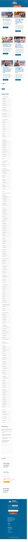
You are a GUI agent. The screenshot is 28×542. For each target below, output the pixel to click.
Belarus (4, 310)
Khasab (4, 182)
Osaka (4, 385)
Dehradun (4, 399)
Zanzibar (4, 412)
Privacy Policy (10, 531)
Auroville (4, 403)
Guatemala (4, 317)
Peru (3, 124)
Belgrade (4, 247)
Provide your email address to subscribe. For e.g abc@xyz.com (6, 476)
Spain (3, 238)
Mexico (4, 164)
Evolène (4, 230)
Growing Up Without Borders (6, 193)
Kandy (4, 348)
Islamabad (4, 368)
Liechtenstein (4, 269)
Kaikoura (4, 156)
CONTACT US (16, 6)
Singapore (4, 107)
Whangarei (4, 142)
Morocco (4, 418)
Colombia (4, 129)
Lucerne (4, 225)
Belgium (4, 308)
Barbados (4, 335)
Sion (3, 216)
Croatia (4, 286)
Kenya (3, 422)
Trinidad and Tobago (5, 326)
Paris (3, 282)
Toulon (4, 280)
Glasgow (5, 199)
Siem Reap (4, 114)
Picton (4, 152)
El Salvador (4, 319)
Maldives (4, 380)
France (4, 279)
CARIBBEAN (3, 325)
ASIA (3, 345)
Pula (3, 298)
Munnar (4, 392)
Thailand (4, 98)
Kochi (4, 396)
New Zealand (4, 140)
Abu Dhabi (4, 173)
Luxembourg (4, 266)
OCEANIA (3, 139)
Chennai (4, 401)
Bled (3, 243)
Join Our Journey (10, 528)
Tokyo (4, 383)
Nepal (3, 372)
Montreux (4, 223)
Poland (4, 251)
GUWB (3, 191)
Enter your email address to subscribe (6, 472)
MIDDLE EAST (4, 168)
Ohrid (4, 263)
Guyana (4, 126)
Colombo (4, 355)
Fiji (3, 158)
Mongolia (4, 376)
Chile (3, 131)
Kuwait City (4, 186)
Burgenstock (4, 232)
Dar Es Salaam (5, 414)
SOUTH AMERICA (4, 119)
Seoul (4, 359)
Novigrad (4, 300)
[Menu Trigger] (26, 2)
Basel (4, 234)
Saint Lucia (4, 330)
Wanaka (4, 145)
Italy (3, 271)
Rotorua (4, 147)
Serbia (3, 245)
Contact (9, 525)
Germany (4, 275)
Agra (3, 406)
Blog (3, 341)
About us (9, 524)
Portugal (4, 249)
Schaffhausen (5, 218)
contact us (10, 520)
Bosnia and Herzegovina (6, 304)
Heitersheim (4, 276)
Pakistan (4, 361)
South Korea (4, 357)
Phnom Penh (4, 116)
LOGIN (19, 6)
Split (3, 291)
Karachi (4, 366)
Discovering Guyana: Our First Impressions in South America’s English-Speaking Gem (6, 441)
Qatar (3, 175)
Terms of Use (10, 532)
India (3, 389)
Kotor (4, 256)
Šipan (4, 293)
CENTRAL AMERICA (5, 312)
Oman (3, 179)
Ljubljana (4, 241)
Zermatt (4, 211)
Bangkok (4, 105)
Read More (5, 27)
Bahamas (4, 337)
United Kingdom (5, 196)
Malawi (4, 420)
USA (3, 162)
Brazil (3, 133)
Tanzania (4, 411)
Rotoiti (4, 149)
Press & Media (10, 529)
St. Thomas (4, 328)
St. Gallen (4, 214)
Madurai (4, 394)
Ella (3, 353)
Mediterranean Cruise (5, 258)
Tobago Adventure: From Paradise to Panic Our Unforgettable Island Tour (6, 435)
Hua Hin (4, 103)
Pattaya (4, 101)
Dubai (4, 171)
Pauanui (4, 154)
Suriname (4, 122)
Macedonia (4, 260)
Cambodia (4, 113)
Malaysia (4, 109)
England (4, 203)
